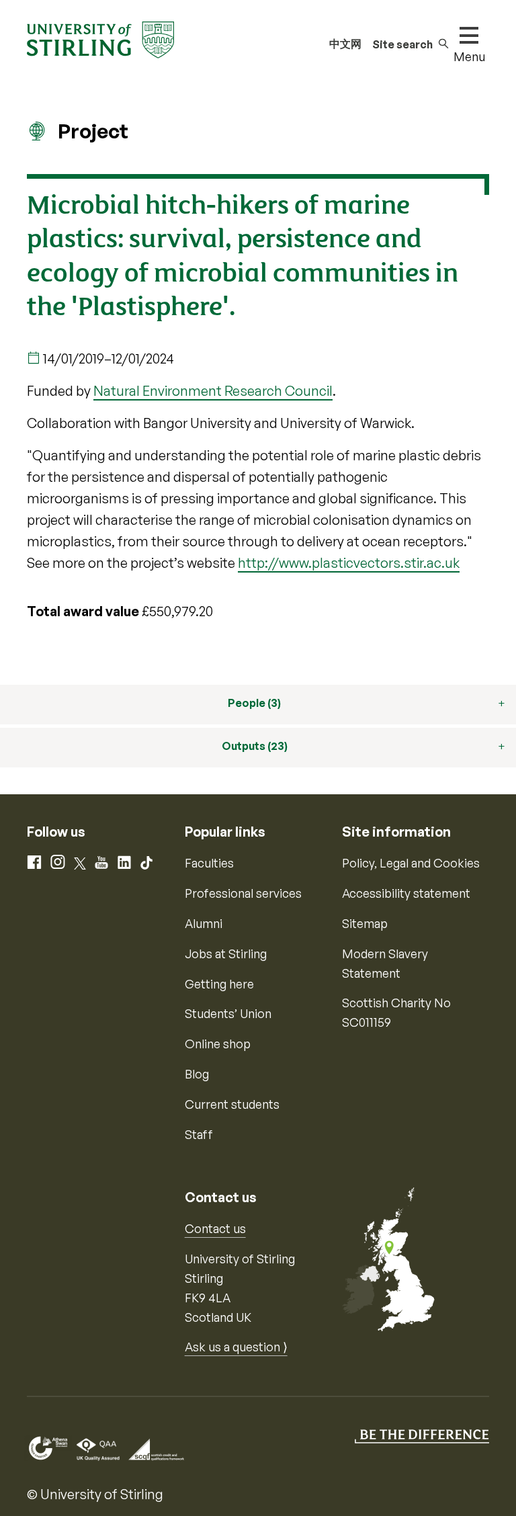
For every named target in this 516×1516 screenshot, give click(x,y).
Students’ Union (228, 1013)
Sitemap (365, 923)
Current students (232, 1104)
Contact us (215, 1228)
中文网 (345, 43)
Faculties (209, 862)
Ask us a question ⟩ (236, 1346)
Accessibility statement (406, 893)
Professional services (243, 893)
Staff (199, 1134)
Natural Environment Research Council (213, 390)
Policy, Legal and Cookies (411, 862)
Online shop (218, 1043)
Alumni (203, 923)
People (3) (254, 703)
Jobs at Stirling (226, 953)
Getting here (219, 983)
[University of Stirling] (100, 38)
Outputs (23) (255, 746)
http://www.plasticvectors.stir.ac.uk (349, 562)
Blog (197, 1073)
